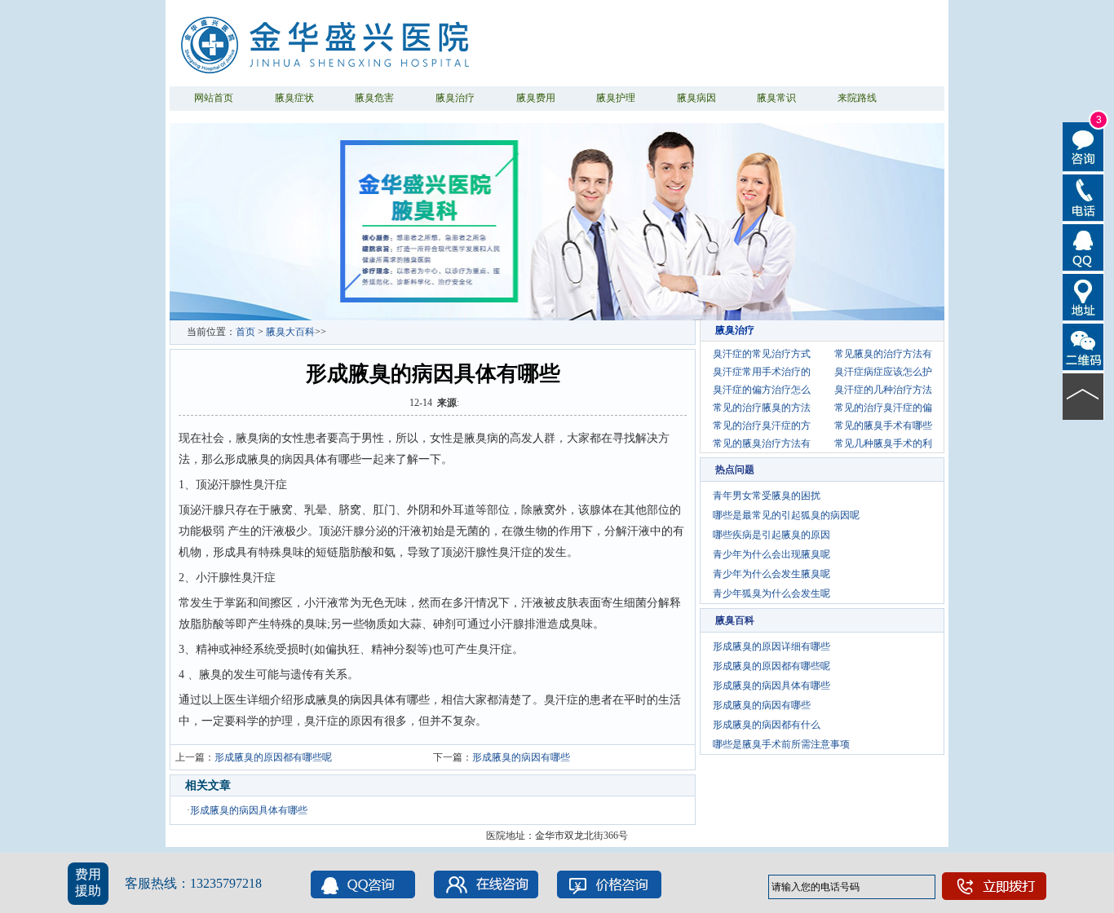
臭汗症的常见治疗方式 (762, 353)
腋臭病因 (696, 98)
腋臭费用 (535, 98)
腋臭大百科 (290, 331)
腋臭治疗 (455, 98)
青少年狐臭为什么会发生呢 (771, 593)
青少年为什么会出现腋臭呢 (771, 554)
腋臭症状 (294, 98)
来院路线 (857, 98)
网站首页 (213, 98)
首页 (245, 331)
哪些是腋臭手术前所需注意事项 (781, 744)
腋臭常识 (776, 98)
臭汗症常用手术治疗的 (762, 371)
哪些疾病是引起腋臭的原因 (771, 534)
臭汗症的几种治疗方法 (883, 389)
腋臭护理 (615, 98)
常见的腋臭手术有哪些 (883, 425)
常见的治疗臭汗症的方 (762, 425)
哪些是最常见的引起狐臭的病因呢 (786, 515)
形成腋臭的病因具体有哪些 (248, 810)
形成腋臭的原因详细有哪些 (771, 646)
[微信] (1083, 345)
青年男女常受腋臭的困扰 (766, 495)
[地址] (1083, 295)
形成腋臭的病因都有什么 (766, 724)
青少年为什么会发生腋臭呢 (771, 574)
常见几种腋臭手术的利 (883, 443)
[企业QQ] (1083, 246)
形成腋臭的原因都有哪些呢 (273, 757)
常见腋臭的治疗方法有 (883, 353)
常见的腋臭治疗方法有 (762, 443)
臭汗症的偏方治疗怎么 (762, 389)
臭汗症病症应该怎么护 (883, 371)
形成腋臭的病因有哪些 (521, 757)
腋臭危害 (374, 98)
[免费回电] (1083, 196)
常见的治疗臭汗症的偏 (883, 407)
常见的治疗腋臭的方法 (762, 407)
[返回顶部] (1083, 395)
